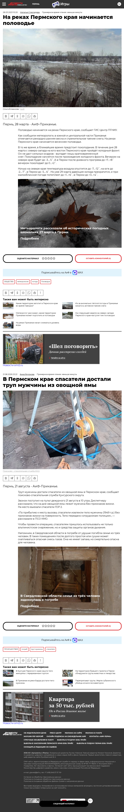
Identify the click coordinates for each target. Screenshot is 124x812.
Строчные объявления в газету (39, 740)
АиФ (22, 109)
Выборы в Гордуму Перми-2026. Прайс (94, 743)
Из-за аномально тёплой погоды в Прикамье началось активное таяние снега (96, 304)
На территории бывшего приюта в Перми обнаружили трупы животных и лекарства (95, 672)
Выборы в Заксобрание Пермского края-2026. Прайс (48, 743)
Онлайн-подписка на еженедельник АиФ (66, 736)
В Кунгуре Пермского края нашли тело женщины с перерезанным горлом (34, 672)
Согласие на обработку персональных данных (42, 777)
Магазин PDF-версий (33, 736)
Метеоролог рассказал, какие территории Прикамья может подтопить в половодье (36, 314)
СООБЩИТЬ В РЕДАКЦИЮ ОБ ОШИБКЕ (40, 747)
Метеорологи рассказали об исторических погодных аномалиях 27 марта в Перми (64, 230)
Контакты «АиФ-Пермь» (100, 736)
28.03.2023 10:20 (10, 12)
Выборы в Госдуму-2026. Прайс (71, 740)
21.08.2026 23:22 (10, 374)
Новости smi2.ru (13, 365)
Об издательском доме (35, 733)
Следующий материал (63, 804)
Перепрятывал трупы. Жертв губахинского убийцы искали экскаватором (95, 681)
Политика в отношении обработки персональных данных (47, 779)
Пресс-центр (55, 733)
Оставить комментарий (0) (98, 258)
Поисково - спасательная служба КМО (21, 471)
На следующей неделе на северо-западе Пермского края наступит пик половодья (95, 314)
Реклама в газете (93, 733)
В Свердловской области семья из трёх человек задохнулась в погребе (60, 598)
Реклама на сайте (73, 733)
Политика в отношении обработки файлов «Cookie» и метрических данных (54, 781)
